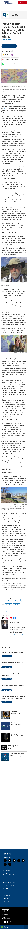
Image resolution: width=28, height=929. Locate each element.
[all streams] (26, 927)
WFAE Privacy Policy (7, 898)
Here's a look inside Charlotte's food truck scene (12, 686)
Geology (16, 604)
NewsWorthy (15, 723)
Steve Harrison (21, 757)
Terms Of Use (6, 901)
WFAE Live (14, 734)
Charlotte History (10, 608)
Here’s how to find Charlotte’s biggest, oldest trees (13, 663)
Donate (23, 2)
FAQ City (14, 15)
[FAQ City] (6, 15)
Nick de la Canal (7, 39)
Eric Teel (19, 724)
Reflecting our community (9, 882)
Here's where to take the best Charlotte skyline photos (12, 674)
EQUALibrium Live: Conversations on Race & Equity (15, 747)
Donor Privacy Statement (9, 892)
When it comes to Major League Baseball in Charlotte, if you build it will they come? (13, 697)
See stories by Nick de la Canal (16, 635)
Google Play (18, 601)
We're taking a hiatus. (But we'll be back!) (12, 652)
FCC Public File (6, 895)
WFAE (18, 713)
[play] (2, 927)
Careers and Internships (8, 885)
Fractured (14, 711)
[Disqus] (14, 790)
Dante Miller (20, 736)
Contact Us (5, 888)
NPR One (10, 601)
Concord (20, 608)
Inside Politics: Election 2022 (17, 754)
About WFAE (6, 879)
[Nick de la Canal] (4, 624)
